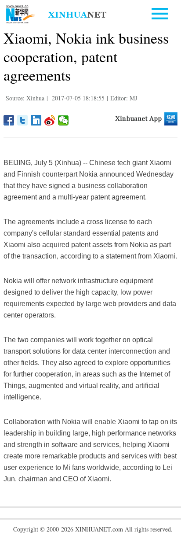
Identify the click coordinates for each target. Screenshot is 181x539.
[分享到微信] (63, 120)
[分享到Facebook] (9, 120)
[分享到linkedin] (36, 120)
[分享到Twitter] (22, 120)
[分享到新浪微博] (49, 120)
